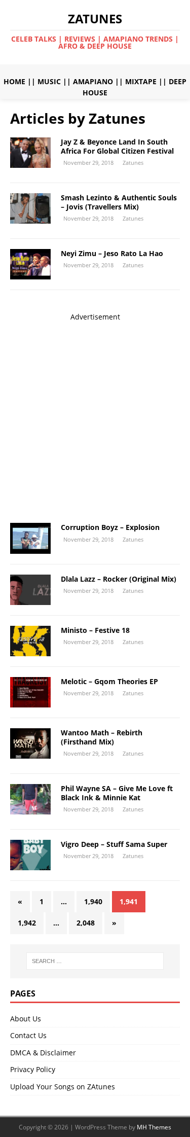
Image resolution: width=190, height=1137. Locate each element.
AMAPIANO (93, 81)
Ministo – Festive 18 (95, 630)
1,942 (27, 923)
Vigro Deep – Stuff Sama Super (114, 844)
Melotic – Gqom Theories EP (109, 681)
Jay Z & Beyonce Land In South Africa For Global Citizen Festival (117, 146)
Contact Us (28, 1035)
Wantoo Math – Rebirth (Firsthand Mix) (101, 737)
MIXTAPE (141, 81)
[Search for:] (95, 961)
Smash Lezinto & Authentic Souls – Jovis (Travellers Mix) (119, 202)
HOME (14, 81)
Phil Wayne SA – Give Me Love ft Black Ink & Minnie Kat (117, 793)
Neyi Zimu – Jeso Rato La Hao (112, 253)
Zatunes (133, 162)
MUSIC (49, 81)
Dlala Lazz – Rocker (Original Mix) (118, 579)
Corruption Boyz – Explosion (110, 527)
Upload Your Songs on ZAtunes (62, 1086)
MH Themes (154, 1127)
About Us (25, 1018)
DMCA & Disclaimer (43, 1052)
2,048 (86, 923)
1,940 (93, 901)
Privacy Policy (32, 1069)
